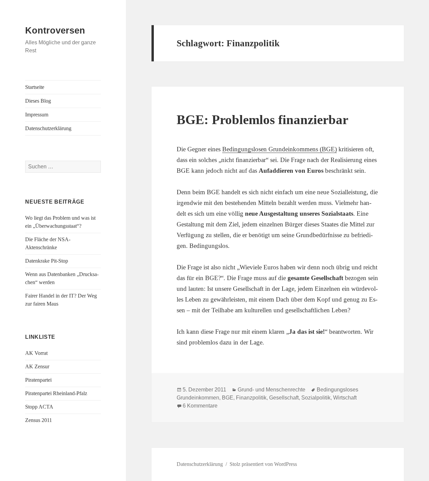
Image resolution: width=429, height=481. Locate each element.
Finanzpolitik (251, 397)
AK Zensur (37, 366)
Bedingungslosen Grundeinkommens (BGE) (279, 149)
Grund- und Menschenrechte (271, 389)
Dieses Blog (38, 101)
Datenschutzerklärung (48, 128)
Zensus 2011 (38, 420)
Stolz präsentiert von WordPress (263, 464)
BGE (227, 397)
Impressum (36, 114)
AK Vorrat (36, 353)
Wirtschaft (345, 397)
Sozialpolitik (315, 397)
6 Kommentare (200, 406)
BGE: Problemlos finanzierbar (262, 119)
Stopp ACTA (39, 407)
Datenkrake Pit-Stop (46, 261)
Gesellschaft (284, 397)
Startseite (34, 87)
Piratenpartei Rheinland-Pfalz (56, 393)
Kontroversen (55, 30)
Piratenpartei (38, 380)
